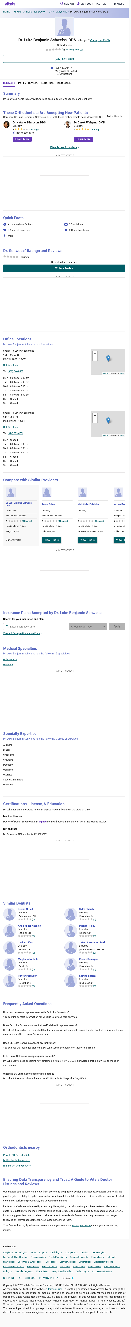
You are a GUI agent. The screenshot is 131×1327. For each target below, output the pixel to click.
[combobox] (35, 626)
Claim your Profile (100, 40)
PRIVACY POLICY (49, 1278)
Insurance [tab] (64, 83)
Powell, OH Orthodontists (16, 1155)
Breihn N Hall (25, 909)
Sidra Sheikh (86, 909)
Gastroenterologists (79, 1257)
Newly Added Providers (62, 1271)
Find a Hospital (82, 1271)
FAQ (20, 1278)
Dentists (85, 1252)
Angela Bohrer (48, 504)
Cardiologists (56, 1252)
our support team (81, 1225)
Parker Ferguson (27, 975)
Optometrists (85, 1262)
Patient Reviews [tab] (28, 83)
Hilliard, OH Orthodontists (17, 1165)
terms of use (55, 1289)
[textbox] (35, 626)
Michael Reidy (87, 925)
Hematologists (97, 1257)
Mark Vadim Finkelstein (88, 504)
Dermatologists (99, 1252)
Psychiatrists (79, 1266)
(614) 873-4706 (15, 433)
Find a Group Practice (102, 1271)
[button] (108, 358)
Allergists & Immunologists (15, 1252)
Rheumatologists (112, 1266)
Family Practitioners (58, 1257)
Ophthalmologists (68, 1262)
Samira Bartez (87, 975)
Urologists (7, 1271)
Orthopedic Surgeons (103, 1262)
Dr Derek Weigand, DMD (89, 122)
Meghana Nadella (28, 959)
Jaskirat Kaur (25, 942)
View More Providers (63, 147)
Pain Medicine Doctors (13, 1266)
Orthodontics (10, 659)
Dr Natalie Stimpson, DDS (29, 122)
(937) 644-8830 (15, 371)
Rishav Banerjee (88, 959)
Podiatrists (65, 1266)
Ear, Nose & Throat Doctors (15, 1257)
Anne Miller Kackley (29, 925)
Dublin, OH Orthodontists (16, 1160)
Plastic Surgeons (49, 1266)
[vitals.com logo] (10, 3)
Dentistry (8, 664)
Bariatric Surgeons (39, 1252)
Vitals (122, 373)
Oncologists (51, 1262)
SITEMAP (30, 1278)
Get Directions (11, 365)
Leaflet (105, 373)
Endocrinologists (38, 1257)
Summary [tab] (9, 83)
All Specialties (42, 1271)
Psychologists (94, 1266)
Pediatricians (33, 1266)
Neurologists (9, 1262)
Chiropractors (72, 1252)
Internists (112, 1257)
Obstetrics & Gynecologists (30, 1262)
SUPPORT (8, 1278)
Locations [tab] (47, 83)
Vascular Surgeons (24, 1271)
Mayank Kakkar (121, 504)
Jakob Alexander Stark (92, 942)
